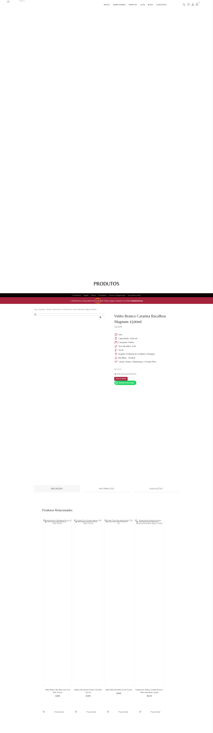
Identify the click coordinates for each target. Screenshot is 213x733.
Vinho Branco (57, 309)
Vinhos (93, 295)
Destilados (102, 295)
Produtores (76, 295)
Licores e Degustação (117, 295)
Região (86, 295)
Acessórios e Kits (134, 295)
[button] (125, 374)
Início (36, 309)
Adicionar (121, 378)
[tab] (57, 488)
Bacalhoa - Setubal (45, 309)
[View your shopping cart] (197, 4)
